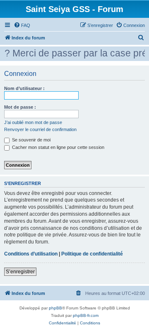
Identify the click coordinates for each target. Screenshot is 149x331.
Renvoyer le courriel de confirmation (40, 129)
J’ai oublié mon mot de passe (33, 122)
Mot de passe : (20, 107)
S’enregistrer (20, 272)
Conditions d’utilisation (31, 254)
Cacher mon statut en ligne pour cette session (57, 147)
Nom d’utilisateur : (24, 88)
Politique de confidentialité (92, 254)
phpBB (55, 308)
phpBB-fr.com (86, 315)
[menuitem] (22, 25)
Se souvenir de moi (30, 139)
